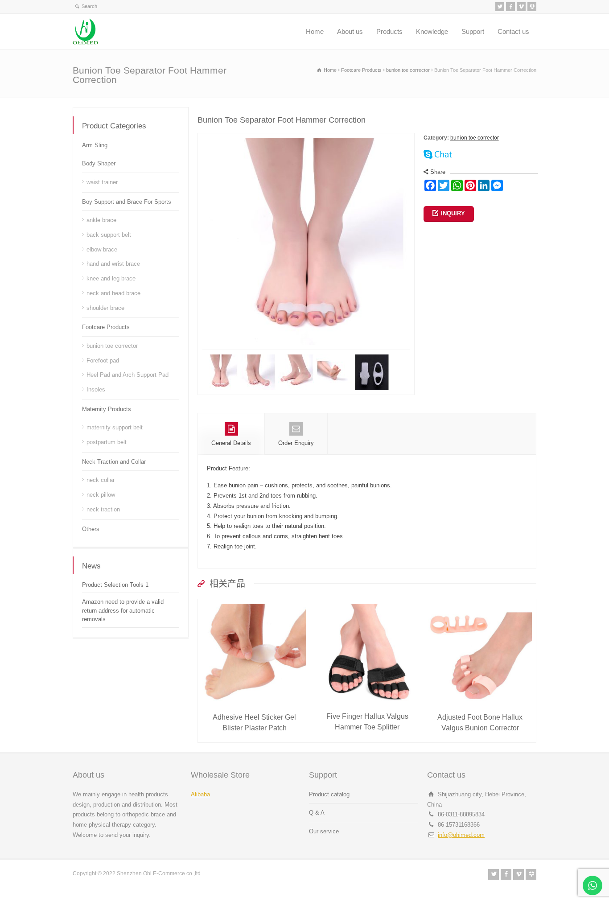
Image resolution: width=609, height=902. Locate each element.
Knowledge (432, 31)
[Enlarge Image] (306, 138)
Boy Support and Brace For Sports (126, 201)
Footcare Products (106, 327)
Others (90, 529)
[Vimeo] (521, 6)
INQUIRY (453, 213)
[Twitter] (499, 6)
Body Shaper (98, 163)
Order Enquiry (296, 443)
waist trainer (102, 182)
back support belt (108, 234)
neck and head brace (113, 293)
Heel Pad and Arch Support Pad (127, 374)
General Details (231, 443)
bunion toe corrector (474, 138)
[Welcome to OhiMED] (85, 31)
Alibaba (200, 794)
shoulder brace (105, 308)
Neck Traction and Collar (114, 461)
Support (472, 31)
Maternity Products (106, 409)
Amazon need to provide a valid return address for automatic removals (123, 610)
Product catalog (329, 794)
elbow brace (101, 249)
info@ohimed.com (461, 835)
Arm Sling (94, 145)
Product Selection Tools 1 (115, 584)
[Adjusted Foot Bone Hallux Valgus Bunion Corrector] (480, 604)
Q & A (317, 812)
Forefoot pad (102, 360)
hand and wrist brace (113, 263)
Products (389, 31)
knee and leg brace (111, 278)
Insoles (95, 389)
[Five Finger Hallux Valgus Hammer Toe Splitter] (367, 604)
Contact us (513, 31)
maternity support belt (114, 427)
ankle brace (101, 220)
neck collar (100, 480)
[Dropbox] (531, 6)
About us (350, 31)
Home (315, 31)
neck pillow (100, 494)
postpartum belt (106, 442)
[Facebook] (510, 6)
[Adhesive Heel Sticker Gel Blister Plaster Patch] (254, 604)
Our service (324, 831)
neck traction (103, 509)
